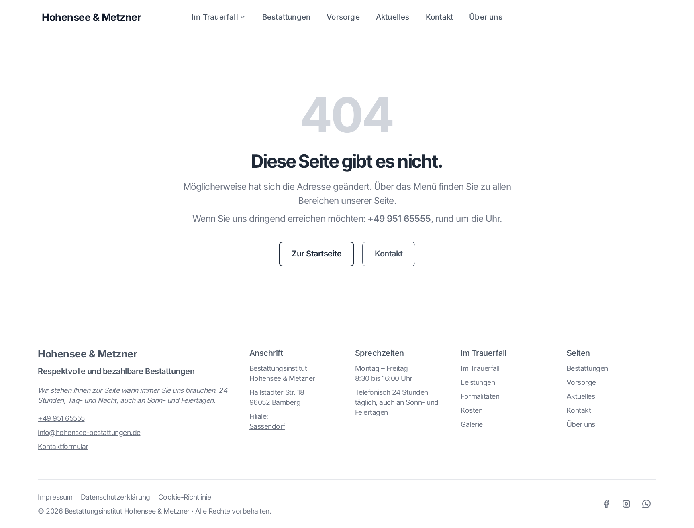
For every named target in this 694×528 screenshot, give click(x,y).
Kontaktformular (63, 446)
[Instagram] (626, 504)
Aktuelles (393, 17)
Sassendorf (267, 426)
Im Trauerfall (215, 17)
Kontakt (439, 17)
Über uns (485, 17)
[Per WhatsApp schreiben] (646, 504)
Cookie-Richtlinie (184, 497)
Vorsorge (343, 17)
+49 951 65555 (399, 218)
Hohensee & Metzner (87, 354)
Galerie (472, 424)
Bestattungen (286, 17)
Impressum (55, 497)
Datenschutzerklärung (115, 497)
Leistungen (478, 382)
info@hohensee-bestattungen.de (89, 432)
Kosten (471, 410)
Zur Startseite (316, 253)
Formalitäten (480, 396)
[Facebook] (606, 504)
